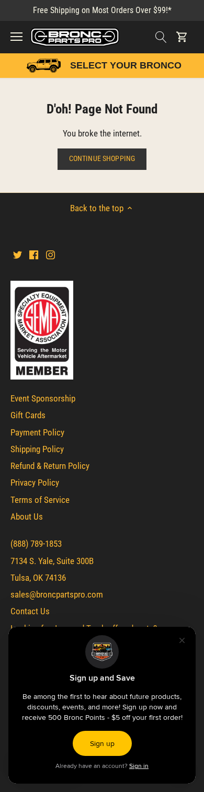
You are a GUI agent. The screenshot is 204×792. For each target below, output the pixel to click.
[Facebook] (33, 254)
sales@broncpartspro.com (56, 594)
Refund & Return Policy (49, 466)
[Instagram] (50, 254)
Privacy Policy (34, 482)
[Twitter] (17, 254)
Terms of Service (40, 500)
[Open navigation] (16, 36)
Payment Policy (37, 432)
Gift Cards (28, 415)
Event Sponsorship (42, 398)
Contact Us (30, 611)
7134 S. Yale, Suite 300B (52, 561)
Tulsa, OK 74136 (38, 577)
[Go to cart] (182, 36)
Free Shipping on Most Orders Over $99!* (102, 10)
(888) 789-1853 (36, 543)
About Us (26, 516)
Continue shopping (102, 158)
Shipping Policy (37, 449)
